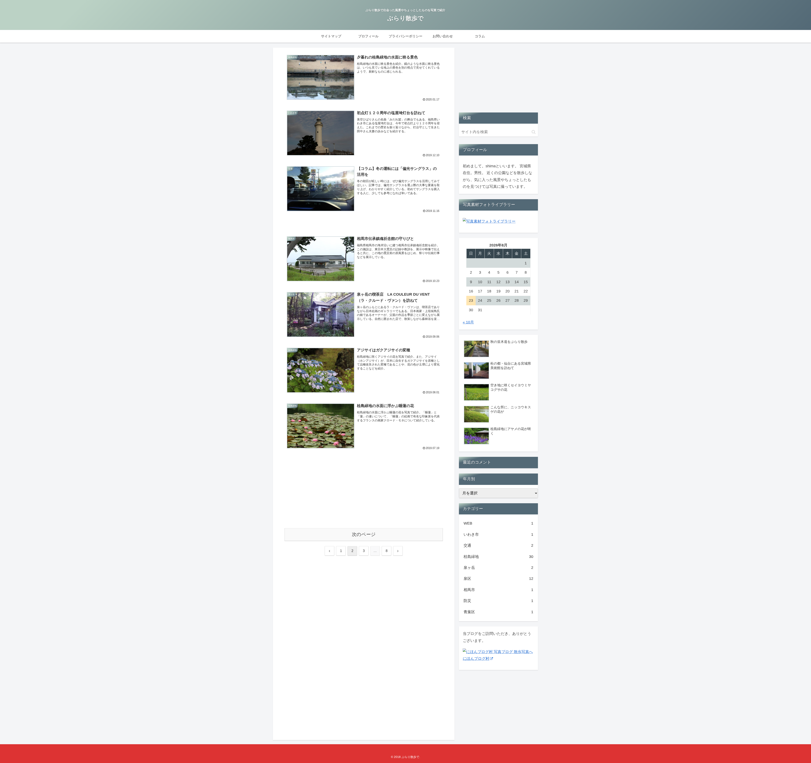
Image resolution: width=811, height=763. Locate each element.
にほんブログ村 (476, 658)
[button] (533, 132)
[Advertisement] (363, 493)
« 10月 (468, 322)
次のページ (364, 534)
